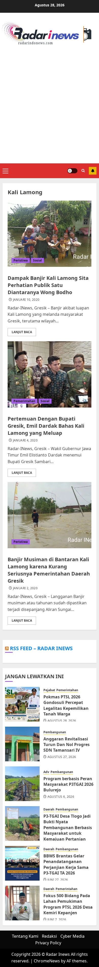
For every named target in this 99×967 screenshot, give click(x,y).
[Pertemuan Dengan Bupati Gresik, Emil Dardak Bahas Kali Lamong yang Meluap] (49, 374)
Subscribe (92, 171)
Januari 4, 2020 (25, 440)
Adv (46, 772)
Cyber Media (72, 936)
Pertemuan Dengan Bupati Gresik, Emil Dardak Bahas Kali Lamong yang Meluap (46, 425)
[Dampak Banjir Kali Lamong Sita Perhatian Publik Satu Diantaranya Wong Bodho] (49, 234)
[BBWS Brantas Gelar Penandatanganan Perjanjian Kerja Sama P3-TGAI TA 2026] (22, 863)
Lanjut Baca (22, 332)
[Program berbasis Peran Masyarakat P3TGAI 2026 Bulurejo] (22, 783)
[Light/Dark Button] (72, 170)
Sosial (37, 260)
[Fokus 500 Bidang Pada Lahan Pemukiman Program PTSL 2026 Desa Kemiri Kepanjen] (22, 903)
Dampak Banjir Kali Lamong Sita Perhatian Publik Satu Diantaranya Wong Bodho (48, 285)
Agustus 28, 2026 (61, 721)
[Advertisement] (49, 103)
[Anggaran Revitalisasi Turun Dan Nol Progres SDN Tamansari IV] (22, 744)
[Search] (83, 171)
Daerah (48, 809)
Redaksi (49, 936)
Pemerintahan (24, 401)
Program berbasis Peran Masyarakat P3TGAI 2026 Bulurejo (68, 784)
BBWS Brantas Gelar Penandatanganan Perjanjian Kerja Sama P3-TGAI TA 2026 (66, 864)
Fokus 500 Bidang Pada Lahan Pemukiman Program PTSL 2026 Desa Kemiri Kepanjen (68, 904)
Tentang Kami (25, 936)
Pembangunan (54, 732)
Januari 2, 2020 (25, 588)
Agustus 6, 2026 (60, 797)
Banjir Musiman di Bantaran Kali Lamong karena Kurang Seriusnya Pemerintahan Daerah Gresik (49, 570)
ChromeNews (47, 961)
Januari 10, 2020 (26, 300)
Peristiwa (20, 260)
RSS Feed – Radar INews (41, 648)
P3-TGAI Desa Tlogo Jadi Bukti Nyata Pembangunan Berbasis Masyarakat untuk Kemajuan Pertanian (67, 827)
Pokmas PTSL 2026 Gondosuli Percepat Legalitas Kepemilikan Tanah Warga (66, 705)
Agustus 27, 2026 (61, 757)
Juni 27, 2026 (57, 880)
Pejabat (49, 690)
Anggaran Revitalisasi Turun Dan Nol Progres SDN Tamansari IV (66, 744)
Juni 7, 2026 (56, 920)
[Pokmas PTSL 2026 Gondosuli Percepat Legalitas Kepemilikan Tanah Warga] (22, 704)
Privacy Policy (48, 943)
